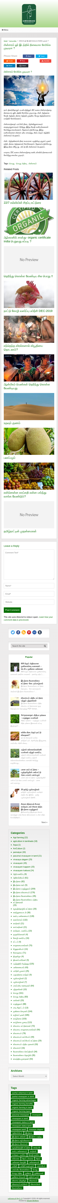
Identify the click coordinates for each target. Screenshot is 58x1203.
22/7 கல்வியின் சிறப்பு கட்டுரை (22, 202)
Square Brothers (33, 1201)
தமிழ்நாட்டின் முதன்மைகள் (20, 531)
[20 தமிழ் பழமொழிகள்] (15, 793)
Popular (29, 657)
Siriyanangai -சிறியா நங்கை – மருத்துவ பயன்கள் (33, 716)
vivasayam (18, 863)
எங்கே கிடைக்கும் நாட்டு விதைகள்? (31, 733)
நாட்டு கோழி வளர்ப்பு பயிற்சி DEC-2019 (28, 311)
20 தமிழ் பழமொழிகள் (30, 789)
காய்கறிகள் (18, 927)
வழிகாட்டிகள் (18, 1015)
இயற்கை (17, 881)
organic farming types (21, 1111)
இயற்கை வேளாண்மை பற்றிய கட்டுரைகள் (25, 901)
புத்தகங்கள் (18, 989)
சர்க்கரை (15, 1159)
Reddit (10, 61)
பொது (11, 163)
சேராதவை (17, 953)
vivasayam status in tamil (22, 1122)
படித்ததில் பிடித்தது (21, 964)
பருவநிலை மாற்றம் (21, 975)
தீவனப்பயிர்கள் (19, 960)
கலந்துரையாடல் (19, 912)
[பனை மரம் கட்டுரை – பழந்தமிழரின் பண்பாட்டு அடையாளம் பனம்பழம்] (15, 773)
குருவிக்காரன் (19, 934)
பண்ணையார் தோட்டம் (15, 1198)
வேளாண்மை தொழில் (22, 1055)
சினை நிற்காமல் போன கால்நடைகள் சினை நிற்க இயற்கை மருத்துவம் (31, 807)
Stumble (46, 61)
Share (29, 56)
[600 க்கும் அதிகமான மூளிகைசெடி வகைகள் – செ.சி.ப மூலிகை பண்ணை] (15, 667)
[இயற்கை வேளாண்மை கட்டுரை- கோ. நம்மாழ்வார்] (15, 684)
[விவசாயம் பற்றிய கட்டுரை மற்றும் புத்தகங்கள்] (15, 701)
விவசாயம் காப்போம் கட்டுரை (25, 1040)
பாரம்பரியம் (41, 1166)
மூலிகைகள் (38, 1173)
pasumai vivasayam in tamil (25, 856)
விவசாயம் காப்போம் (21, 1037)
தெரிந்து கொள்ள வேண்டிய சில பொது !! (28, 276)
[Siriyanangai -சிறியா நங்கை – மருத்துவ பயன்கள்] (15, 718)
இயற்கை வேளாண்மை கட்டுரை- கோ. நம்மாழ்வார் (32, 682)
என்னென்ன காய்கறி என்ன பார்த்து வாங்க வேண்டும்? (25, 494)
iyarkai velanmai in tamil (22, 1093)
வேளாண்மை (17, 1188)
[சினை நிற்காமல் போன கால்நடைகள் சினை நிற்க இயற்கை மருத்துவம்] (15, 807)
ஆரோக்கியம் (18, 878)
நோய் (38, 1159)
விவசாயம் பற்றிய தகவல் (23, 1044)
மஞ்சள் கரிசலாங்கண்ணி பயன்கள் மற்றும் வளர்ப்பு (31, 750)
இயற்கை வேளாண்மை (22, 896)
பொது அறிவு (13, 41)
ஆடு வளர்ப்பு (18, 874)
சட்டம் (15, 942)
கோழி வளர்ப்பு (19, 938)
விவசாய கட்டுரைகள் (22, 1026)
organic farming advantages (24, 1100)
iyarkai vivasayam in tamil (23, 1096)
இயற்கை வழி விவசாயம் (21, 1140)
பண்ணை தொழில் (19, 1162)
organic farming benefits (22, 1104)
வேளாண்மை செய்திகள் (23, 1051)
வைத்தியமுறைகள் (21, 1059)
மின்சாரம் (33, 163)
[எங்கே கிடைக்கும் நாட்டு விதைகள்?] (15, 736)
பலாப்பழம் (9, 457)
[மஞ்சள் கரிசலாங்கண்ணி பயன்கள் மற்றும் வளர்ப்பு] (15, 753)
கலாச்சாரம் (17, 920)
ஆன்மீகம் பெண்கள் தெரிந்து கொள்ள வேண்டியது (27, 386)
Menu (6, 30)
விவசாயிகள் (35, 1184)
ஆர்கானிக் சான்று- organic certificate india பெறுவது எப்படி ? (27, 239)
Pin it (23, 61)
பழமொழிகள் (18, 978)
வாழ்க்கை (17, 1018)
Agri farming (18, 837)
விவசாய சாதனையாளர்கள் (24, 1029)
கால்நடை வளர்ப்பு (20, 931)
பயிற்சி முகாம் (19, 971)
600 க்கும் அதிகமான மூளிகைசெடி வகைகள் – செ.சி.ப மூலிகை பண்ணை (32, 666)
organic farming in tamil (22, 1107)
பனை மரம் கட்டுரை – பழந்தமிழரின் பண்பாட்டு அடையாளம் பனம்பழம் (31, 772)
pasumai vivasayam (20, 1115)
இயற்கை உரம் (18, 885)
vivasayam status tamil (21, 1126)
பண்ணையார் (18, 967)
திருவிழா (17, 956)
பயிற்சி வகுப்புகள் (27, 1166)
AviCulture (17, 848)
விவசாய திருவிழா (19, 1181)
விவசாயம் (17, 1033)
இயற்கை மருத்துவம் (21, 889)
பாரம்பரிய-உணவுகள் (21, 986)
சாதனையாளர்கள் (20, 945)
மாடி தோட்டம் (18, 1008)
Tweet (42, 56)
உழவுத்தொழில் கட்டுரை (23, 909)
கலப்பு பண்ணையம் (21, 916)
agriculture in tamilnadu (23, 841)
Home (5, 41)
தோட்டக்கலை (27, 1159)
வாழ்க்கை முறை (20, 1022)
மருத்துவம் (17, 1004)
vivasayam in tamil (20, 1118)
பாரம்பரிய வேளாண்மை (21, 1170)
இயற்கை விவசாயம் (21, 892)
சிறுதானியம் (18, 949)
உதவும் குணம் (12, 423)
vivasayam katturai (21, 870)
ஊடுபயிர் (36, 1148)
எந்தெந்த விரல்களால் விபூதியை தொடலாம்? (23, 347)
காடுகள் (16, 923)
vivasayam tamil (19, 1129)
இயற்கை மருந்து (35, 1137)
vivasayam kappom (21, 867)
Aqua (15, 845)
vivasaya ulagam (20, 859)
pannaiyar (17, 852)
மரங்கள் (16, 1000)
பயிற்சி (14, 1166)
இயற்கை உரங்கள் (19, 1137)
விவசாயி (17, 1048)
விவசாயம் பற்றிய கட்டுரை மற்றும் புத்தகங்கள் (32, 699)
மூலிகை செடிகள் (20, 1011)
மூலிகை (28, 1173)
